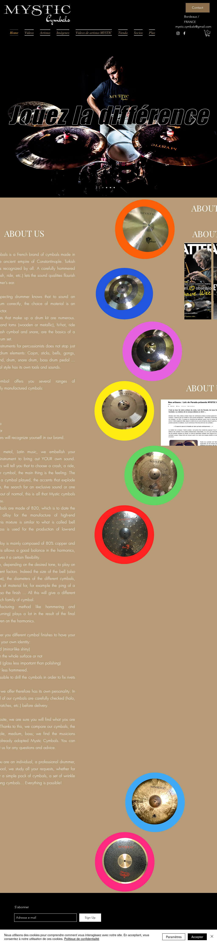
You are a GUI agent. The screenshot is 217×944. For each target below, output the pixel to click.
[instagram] (178, 33)
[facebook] (184, 33)
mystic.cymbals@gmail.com (193, 26)
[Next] (193, 119)
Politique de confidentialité (81, 939)
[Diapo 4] (114, 187)
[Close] (211, 937)
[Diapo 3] (110, 187)
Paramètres (174, 937)
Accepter (197, 937)
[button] (207, 33)
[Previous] (23, 119)
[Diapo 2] (106, 187)
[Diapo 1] (102, 187)
